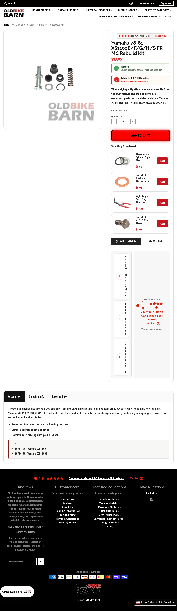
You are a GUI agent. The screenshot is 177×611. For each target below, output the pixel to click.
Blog (109, 526)
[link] (122, 161)
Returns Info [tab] (59, 396)
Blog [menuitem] (168, 16)
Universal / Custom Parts (108, 518)
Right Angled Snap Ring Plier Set (142, 199)
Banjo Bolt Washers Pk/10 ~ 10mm (143, 178)
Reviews (67, 503)
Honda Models (108, 499)
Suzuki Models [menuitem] (127, 10)
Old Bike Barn (93, 599)
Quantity (116, 117)
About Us (67, 507)
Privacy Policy (67, 522)
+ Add (162, 160)
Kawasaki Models (108, 507)
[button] (17, 591)
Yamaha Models (108, 503)
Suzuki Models (108, 511)
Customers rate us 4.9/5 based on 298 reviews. (152, 315)
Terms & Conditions (67, 518)
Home (6, 25)
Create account (147, 3)
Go (40, 561)
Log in (131, 3)
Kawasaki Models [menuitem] (98, 10)
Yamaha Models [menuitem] (68, 10)
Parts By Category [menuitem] (157, 10)
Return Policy (67, 515)
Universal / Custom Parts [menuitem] (114, 16)
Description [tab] (14, 396)
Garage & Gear (108, 522)
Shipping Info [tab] (36, 396)
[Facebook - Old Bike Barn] (152, 499)
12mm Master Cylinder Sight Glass (143, 157)
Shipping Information (67, 511)
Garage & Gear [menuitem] (147, 16)
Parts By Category (108, 515)
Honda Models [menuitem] (41, 10)
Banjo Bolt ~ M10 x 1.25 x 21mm (142, 220)
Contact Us (67, 499)
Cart (168, 3)
